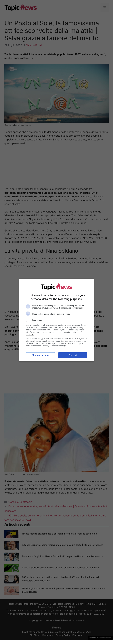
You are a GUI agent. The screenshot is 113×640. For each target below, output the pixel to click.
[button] (56, 320)
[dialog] (56, 320)
